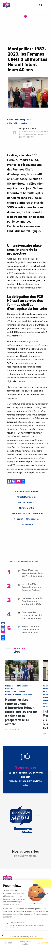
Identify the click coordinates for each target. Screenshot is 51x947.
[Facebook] (3, 624)
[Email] (3, 633)
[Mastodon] (3, 629)
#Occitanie (27, 524)
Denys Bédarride (27, 128)
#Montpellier (32, 519)
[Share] (3, 638)
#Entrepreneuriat (27, 502)
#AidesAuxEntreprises (19, 120)
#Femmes (38, 513)
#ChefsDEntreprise (17, 123)
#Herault (18, 519)
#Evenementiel (26, 508)
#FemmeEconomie (20, 513)
